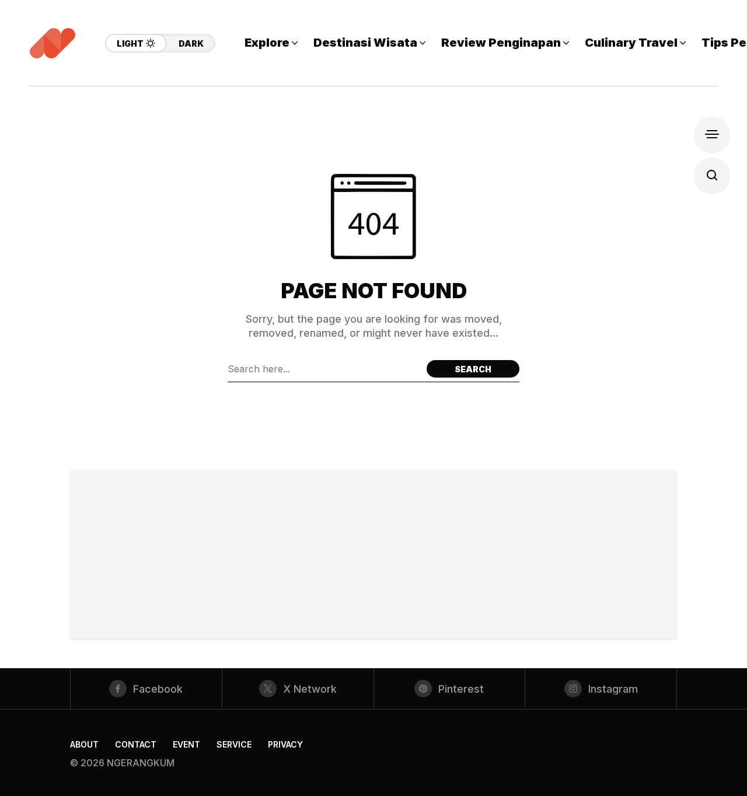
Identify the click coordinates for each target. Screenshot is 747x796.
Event (186, 744)
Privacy (285, 744)
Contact (135, 744)
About (84, 744)
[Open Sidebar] (711, 134)
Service (234, 744)
